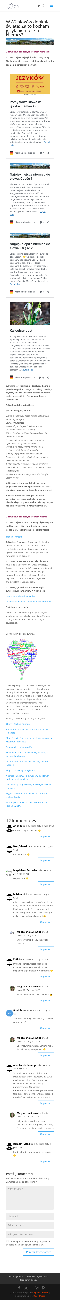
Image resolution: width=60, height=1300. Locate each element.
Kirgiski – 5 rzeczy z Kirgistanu (20, 770)
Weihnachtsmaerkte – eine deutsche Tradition (28, 601)
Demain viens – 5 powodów (19, 747)
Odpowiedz (46, 836)
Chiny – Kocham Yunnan (18, 724)
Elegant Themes (40, 1292)
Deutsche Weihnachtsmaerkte (20, 596)
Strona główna (16, 1276)
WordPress (39, 1296)
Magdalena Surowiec (25, 870)
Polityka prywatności (37, 1276)
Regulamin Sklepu (28, 1280)
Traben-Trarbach (14, 536)
